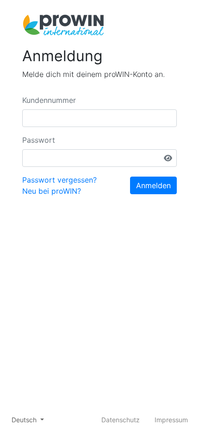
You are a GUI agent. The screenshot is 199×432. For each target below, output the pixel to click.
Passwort (38, 140)
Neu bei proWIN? (51, 191)
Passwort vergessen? (59, 179)
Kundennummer (49, 100)
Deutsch (25, 420)
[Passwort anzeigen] (168, 158)
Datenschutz (120, 420)
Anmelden (153, 185)
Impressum (171, 420)
